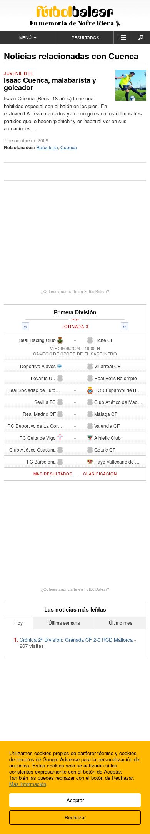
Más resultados (53, 474)
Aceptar (75, 800)
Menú (25, 37)
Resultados (85, 37)
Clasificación (100, 474)
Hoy (18, 622)
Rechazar (75, 817)
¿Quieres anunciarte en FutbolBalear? (75, 291)
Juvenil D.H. (18, 73)
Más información (27, 783)
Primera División (75, 312)
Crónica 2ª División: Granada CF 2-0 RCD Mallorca (76, 639)
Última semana (64, 622)
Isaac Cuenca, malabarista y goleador (50, 84)
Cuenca (68, 147)
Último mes (120, 622)
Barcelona (47, 147)
